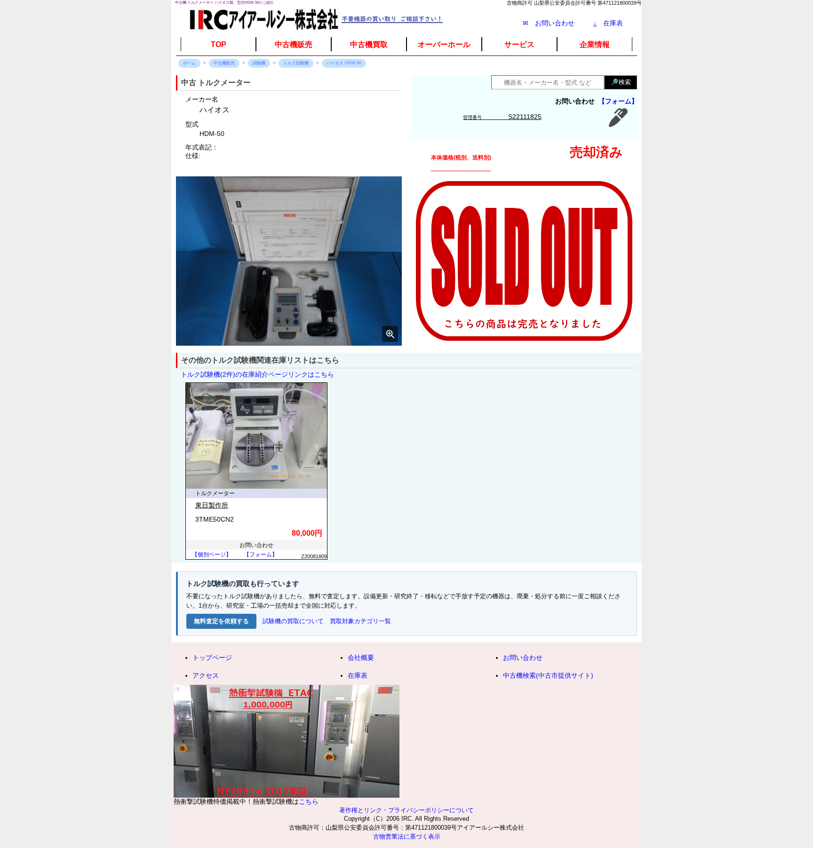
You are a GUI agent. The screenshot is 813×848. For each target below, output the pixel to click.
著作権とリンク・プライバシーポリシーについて (406, 810)
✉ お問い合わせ (548, 23)
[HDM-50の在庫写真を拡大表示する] (289, 261)
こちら (309, 801)
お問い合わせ (522, 657)
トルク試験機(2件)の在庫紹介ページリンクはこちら (257, 374)
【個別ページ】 (211, 554)
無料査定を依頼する (221, 621)
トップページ (212, 657)
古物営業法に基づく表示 (406, 836)
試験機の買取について (293, 621)
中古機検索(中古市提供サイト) (548, 675)
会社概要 (361, 657)
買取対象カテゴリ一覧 (360, 621)
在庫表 (608, 23)
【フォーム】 (618, 101)
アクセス (205, 675)
